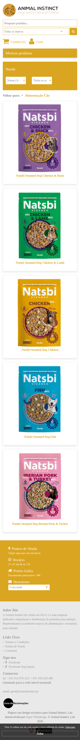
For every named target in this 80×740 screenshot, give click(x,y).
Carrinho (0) (18, 42)
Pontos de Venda (15, 646)
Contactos (11, 650)
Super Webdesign (36, 717)
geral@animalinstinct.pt (24, 691)
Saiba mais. (70, 727)
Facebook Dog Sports (21, 666)
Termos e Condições (17, 642)
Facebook (14, 662)
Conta (39, 42)
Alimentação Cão (37, 95)
